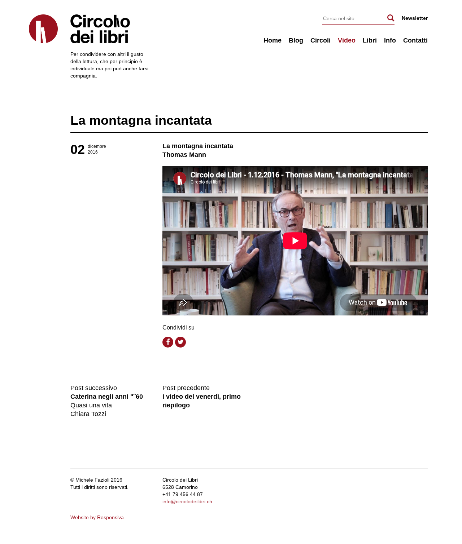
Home (272, 40)
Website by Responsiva (97, 517)
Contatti (415, 40)
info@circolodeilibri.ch (187, 501)
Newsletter (415, 18)
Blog (296, 40)
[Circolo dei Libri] (43, 28)
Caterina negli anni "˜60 (106, 396)
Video (347, 40)
